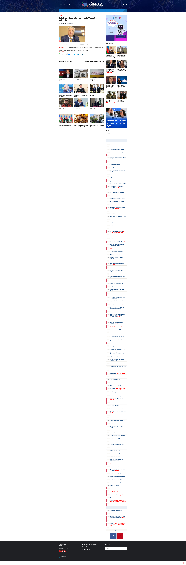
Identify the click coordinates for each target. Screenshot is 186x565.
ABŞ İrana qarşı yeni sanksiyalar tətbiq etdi (117, 152)
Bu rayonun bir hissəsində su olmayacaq (116, 189)
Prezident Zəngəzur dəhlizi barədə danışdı (117, 527)
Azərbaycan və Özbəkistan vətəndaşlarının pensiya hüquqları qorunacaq (117, 245)
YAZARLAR (101, 10)
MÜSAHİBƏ (91, 10)
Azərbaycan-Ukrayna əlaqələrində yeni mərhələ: (121, 102)
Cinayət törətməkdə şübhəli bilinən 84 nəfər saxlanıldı (117, 427)
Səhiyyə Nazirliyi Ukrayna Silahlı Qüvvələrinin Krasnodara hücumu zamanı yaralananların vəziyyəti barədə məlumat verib (117, 333)
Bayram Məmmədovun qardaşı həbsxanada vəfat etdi (118, 454)
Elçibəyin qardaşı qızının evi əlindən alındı (117, 167)
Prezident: (117, 524)
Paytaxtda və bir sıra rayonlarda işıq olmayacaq (118, 146)
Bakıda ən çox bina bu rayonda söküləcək (121, 56)
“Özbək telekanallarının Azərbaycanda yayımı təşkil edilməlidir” (79, 111)
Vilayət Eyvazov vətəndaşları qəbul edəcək (117, 273)
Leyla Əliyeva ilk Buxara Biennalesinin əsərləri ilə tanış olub (118, 161)
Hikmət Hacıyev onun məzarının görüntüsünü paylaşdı (117, 264)
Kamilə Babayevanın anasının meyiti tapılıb (121, 70)
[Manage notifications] (183, 563)
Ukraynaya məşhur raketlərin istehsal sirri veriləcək (117, 290)
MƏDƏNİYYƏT (98, 10)
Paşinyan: (118, 267)
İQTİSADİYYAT (71, 10)
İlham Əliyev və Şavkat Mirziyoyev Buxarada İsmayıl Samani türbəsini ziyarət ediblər (117, 228)
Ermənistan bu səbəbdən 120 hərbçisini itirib (117, 225)
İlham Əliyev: (118, 501)
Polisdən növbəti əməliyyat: (117, 248)
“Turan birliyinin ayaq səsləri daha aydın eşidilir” (118, 435)
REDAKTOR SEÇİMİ (86, 10)
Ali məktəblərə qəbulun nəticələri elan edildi (117, 201)
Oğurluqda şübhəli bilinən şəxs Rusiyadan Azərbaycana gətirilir (117, 204)
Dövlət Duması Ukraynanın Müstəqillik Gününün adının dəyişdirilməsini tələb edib (117, 350)
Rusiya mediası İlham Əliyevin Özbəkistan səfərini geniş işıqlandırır (118, 376)
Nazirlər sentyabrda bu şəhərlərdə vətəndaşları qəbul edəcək (117, 280)
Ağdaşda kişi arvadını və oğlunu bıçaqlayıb (117, 417)
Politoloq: (118, 463)
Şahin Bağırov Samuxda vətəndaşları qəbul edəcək (117, 271)
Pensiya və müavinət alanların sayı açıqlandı (117, 444)
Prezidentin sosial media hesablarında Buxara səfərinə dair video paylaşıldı (117, 298)
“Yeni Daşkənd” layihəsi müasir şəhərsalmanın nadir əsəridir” (117, 470)
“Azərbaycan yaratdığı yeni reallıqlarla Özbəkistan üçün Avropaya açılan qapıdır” (117, 353)
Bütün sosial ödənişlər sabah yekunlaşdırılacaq (117, 420)
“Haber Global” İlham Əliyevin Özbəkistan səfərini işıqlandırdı (118, 181)
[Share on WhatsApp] (61, 54)
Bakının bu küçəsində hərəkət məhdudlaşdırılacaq (118, 183)
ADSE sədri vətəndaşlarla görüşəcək (116, 260)
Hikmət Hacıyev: (117, 389)
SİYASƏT (66, 10)
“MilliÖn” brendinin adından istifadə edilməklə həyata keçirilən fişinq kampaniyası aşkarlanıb (117, 319)
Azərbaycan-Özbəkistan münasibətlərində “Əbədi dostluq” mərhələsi (118, 301)
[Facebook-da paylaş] (65, 54)
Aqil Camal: (92, 95)
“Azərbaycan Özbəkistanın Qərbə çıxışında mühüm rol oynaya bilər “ (117, 337)
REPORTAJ (81, 10)
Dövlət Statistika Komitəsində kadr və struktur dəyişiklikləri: (117, 208)
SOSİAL (94, 10)
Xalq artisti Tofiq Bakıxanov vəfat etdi (116, 510)
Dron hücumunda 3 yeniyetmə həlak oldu (116, 283)
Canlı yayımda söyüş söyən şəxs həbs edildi (117, 149)
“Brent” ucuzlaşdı (113, 497)
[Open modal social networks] (82, 54)
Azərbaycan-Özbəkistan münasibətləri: (117, 232)
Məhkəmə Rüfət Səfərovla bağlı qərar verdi (117, 329)
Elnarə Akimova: (116, 491)
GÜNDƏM (63, 10)
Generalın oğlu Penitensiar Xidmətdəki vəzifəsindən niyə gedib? (111, 56)
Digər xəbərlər (117, 530)
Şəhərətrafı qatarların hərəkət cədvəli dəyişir (117, 198)
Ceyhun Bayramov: (117, 305)
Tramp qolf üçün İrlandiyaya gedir (115, 438)
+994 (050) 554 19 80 (86, 546)
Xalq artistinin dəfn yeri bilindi (115, 164)
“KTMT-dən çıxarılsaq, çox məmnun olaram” (117, 311)
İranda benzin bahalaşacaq (114, 405)
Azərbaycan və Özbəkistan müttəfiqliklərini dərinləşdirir (117, 323)
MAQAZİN (115, 10)
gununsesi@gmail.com (86, 547)
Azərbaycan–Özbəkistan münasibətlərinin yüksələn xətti (117, 239)
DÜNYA (78, 10)
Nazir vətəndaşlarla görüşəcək (115, 254)
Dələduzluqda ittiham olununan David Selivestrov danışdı (110, 71)
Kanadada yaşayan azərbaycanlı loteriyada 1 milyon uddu (122, 86)
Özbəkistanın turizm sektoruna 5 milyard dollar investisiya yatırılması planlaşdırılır (117, 517)
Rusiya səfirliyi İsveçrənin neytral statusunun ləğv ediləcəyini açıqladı (118, 346)
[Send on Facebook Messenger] (70, 54)
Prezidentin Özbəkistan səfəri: (117, 495)
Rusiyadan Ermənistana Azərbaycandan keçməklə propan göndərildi (118, 392)
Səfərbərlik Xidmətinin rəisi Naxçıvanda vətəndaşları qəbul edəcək (116, 252)
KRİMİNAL (105, 10)
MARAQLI (119, 10)
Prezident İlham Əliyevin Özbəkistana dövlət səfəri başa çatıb (117, 187)
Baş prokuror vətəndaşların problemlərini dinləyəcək (116, 258)
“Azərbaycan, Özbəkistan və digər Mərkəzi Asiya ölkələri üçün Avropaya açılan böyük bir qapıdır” (118, 396)
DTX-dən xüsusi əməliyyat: (110, 102)
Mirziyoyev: (118, 504)
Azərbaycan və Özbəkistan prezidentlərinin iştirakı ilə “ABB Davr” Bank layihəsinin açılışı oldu (118, 294)
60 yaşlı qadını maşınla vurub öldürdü (116, 482)
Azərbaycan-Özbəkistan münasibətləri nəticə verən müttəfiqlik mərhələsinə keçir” (117, 424)
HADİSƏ (108, 10)
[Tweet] (75, 54)
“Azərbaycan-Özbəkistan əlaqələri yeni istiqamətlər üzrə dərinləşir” (116, 460)
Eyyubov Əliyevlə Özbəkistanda (96, 109)
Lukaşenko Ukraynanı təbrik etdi (115, 456)
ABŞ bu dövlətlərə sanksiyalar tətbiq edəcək (117, 192)
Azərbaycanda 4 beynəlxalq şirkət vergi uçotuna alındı (118, 370)
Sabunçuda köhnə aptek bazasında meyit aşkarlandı (116, 235)
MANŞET (60, 10)
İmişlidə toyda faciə (117, 373)
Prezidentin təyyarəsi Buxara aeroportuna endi (118, 399)
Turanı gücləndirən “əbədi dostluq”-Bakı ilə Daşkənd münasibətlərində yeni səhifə (118, 286)
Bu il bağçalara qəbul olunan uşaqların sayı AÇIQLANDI (117, 177)
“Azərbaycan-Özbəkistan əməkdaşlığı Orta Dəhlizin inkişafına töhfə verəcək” (117, 308)
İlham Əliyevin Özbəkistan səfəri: (65, 125)
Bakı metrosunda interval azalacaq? (117, 241)
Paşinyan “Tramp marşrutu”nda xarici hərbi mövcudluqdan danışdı (117, 360)
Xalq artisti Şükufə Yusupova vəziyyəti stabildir (117, 432)
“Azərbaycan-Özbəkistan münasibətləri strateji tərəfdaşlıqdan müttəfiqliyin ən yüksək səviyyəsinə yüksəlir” (117, 315)
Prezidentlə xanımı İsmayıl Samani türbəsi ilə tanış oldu (118, 340)
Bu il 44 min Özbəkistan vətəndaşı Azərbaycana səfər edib (117, 171)
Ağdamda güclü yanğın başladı (115, 213)
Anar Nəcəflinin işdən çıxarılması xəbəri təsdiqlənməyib (110, 87)
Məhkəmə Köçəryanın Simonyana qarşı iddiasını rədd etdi (117, 467)
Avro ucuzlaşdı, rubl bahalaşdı (115, 450)
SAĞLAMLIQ (112, 10)
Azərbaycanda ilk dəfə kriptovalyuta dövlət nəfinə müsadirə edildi (118, 480)
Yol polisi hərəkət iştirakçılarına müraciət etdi (117, 476)
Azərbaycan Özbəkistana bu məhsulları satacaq (118, 216)
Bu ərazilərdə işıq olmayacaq (114, 485)
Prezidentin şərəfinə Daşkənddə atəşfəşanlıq (117, 520)
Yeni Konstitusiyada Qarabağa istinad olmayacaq (118, 412)
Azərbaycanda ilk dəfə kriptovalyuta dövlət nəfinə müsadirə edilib (118, 473)
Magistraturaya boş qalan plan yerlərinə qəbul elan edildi (117, 447)
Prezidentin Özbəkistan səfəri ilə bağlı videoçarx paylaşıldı (118, 158)
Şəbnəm (64, 23)
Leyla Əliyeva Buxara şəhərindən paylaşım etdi (118, 196)
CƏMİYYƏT (74, 10)
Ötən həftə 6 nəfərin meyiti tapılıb (115, 385)
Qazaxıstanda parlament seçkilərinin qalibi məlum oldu (118, 441)
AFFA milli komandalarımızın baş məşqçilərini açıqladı (117, 277)
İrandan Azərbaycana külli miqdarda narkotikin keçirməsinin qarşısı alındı (117, 409)
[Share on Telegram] (79, 54)
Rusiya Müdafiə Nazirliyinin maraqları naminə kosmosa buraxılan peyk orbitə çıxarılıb (117, 356)
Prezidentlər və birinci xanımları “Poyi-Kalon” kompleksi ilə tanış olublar (117, 222)
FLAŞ (60, 15)
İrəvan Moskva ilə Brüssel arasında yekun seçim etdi (118, 367)
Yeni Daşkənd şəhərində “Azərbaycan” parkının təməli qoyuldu (117, 513)
